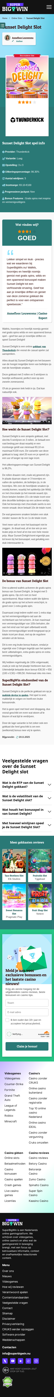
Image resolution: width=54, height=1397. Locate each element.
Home (4, 18)
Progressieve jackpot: (17, 191)
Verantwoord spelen (15, 1292)
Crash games (12, 1185)
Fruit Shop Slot (40, 910)
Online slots (11, 1157)
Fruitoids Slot (40, 875)
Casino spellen (13, 1179)
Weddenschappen (13, 1339)
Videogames (12, 1078)
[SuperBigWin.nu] (15, 6)
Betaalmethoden (15, 1163)
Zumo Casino (37, 1179)
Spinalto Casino (39, 1185)
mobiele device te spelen (15, 695)
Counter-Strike (13, 1084)
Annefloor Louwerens (22, 37)
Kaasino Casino (38, 1200)
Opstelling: (11, 165)
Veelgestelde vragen (15, 1302)
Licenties (10, 1200)
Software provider (13, 1334)
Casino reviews (38, 1157)
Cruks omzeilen (38, 1142)
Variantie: (11, 158)
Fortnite (9, 1089)
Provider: (10, 151)
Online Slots (17, 18)
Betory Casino (38, 1163)
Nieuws (7, 1276)
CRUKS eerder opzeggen (18, 1329)
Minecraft (10, 1121)
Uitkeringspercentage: (18, 171)
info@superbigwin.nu (16, 1353)
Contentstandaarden (15, 1297)
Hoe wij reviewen (13, 1286)
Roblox (8, 1115)
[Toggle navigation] (49, 7)
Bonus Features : (15, 198)
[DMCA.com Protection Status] (7, 1380)
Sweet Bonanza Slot (14, 912)
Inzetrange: (12, 185)
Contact (7, 1308)
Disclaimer (8, 1318)
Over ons (8, 1271)
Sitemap (7, 1313)
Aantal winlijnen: (15, 178)
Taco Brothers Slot (14, 875)
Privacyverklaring (13, 1324)
